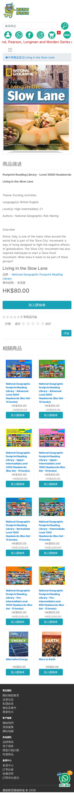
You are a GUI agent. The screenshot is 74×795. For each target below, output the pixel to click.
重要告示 (8, 712)
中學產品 (13, 57)
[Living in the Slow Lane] (37, 109)
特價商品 (8, 754)
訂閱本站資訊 (11, 777)
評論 (66, 333)
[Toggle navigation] (10, 49)
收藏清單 (8, 773)
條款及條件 (9, 707)
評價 (8, 323)
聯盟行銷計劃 (11, 750)
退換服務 (8, 727)
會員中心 (8, 765)
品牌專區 (8, 742)
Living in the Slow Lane (39, 57)
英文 (21, 57)
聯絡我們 (8, 723)
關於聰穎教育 (11, 695)
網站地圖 (8, 731)
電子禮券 (8, 746)
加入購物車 (37, 305)
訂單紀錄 (8, 769)
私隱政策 (8, 703)
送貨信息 (8, 699)
